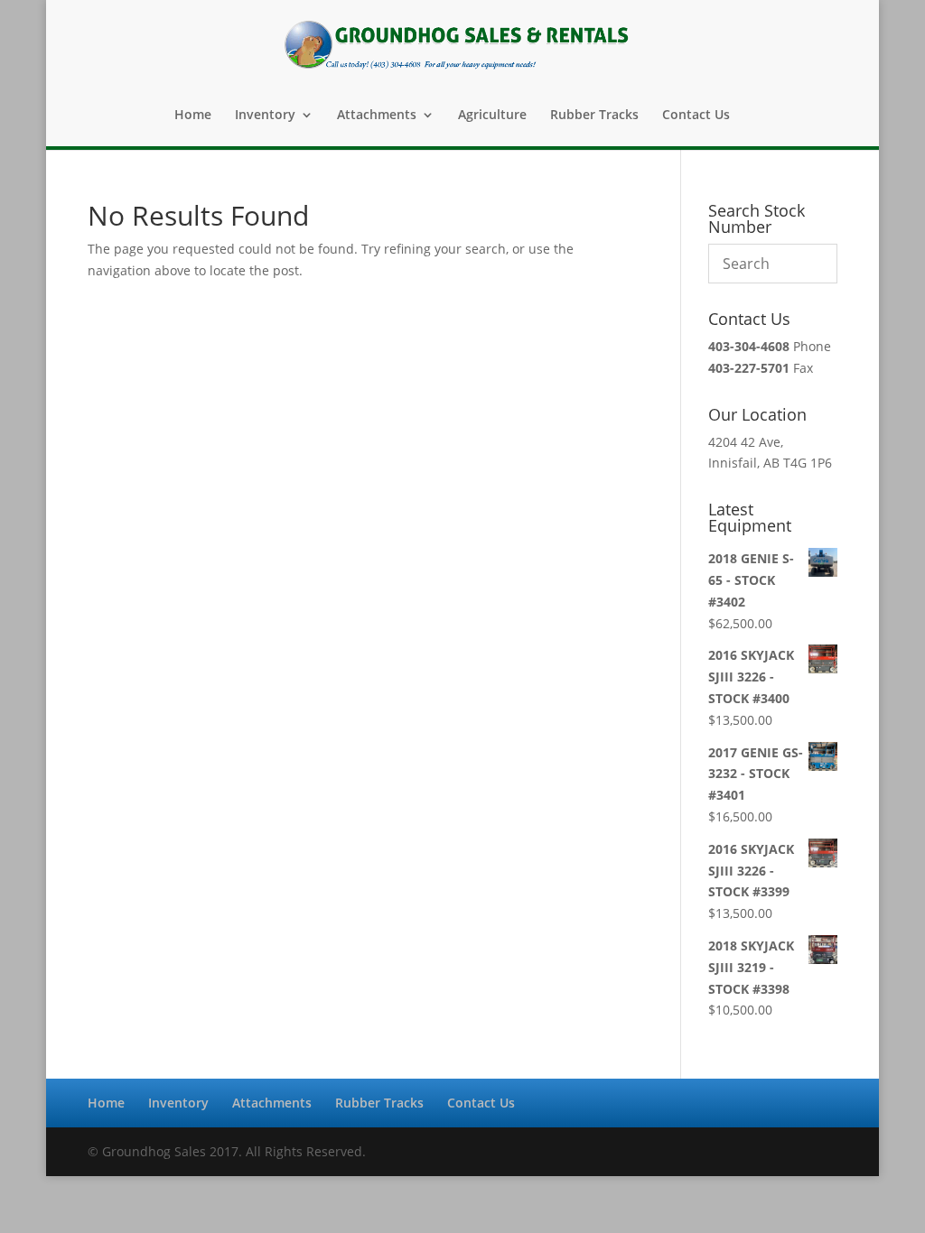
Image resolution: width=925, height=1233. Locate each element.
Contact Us (696, 115)
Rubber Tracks (594, 115)
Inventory (265, 115)
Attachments (376, 115)
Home (192, 115)
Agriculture (492, 115)
